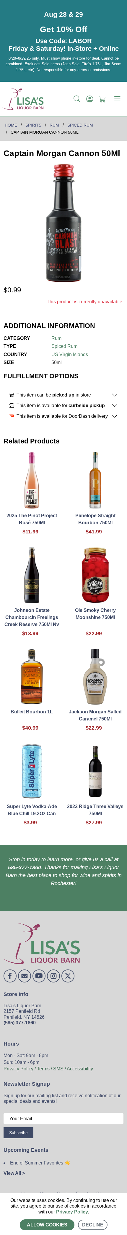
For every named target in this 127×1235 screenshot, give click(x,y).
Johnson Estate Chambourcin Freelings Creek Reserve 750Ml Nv (31, 617)
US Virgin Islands (69, 354)
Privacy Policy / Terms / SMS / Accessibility (48, 1068)
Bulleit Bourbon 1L (32, 711)
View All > (14, 1173)
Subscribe (18, 1132)
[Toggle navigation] (117, 99)
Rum (56, 338)
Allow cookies (47, 1224)
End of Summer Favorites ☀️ (40, 1162)
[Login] (89, 99)
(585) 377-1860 (20, 1022)
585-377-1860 (24, 867)
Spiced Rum (64, 346)
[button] (77, 99)
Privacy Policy (72, 1211)
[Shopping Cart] (102, 99)
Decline (92, 1224)
